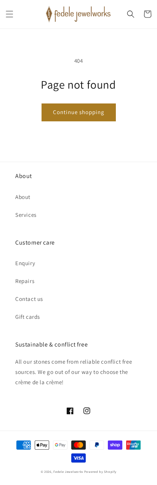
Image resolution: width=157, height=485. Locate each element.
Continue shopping (78, 112)
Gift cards (27, 316)
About (22, 196)
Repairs (24, 281)
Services (26, 214)
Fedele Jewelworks (68, 471)
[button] (9, 14)
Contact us (29, 298)
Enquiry (25, 263)
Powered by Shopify (100, 471)
